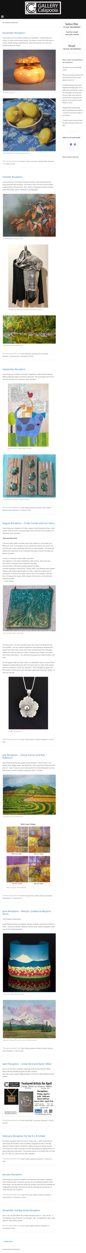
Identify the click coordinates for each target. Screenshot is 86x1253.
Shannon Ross (7, 1197)
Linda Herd (36, 1120)
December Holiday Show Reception (21, 1210)
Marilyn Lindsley (42, 1048)
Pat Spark (45, 353)
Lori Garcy (37, 739)
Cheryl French (29, 895)
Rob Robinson (7, 898)
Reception (51, 161)
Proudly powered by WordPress (11, 1249)
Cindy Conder (29, 739)
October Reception (13, 176)
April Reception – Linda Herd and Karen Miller (27, 1063)
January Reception (12, 1174)
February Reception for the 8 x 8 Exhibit (24, 1136)
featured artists (36, 353)
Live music (34, 161)
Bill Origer (28, 353)
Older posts (8, 1241)
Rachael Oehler (42, 161)
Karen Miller (29, 1120)
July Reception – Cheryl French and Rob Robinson (24, 756)
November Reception (14, 32)
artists (27, 1226)
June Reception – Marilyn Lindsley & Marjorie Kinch (27, 912)
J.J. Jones (27, 161)
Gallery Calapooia (40, 895)
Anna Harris (29, 1195)
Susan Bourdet (14, 356)
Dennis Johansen (30, 507)
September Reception (14, 369)
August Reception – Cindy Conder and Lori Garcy (29, 523)
